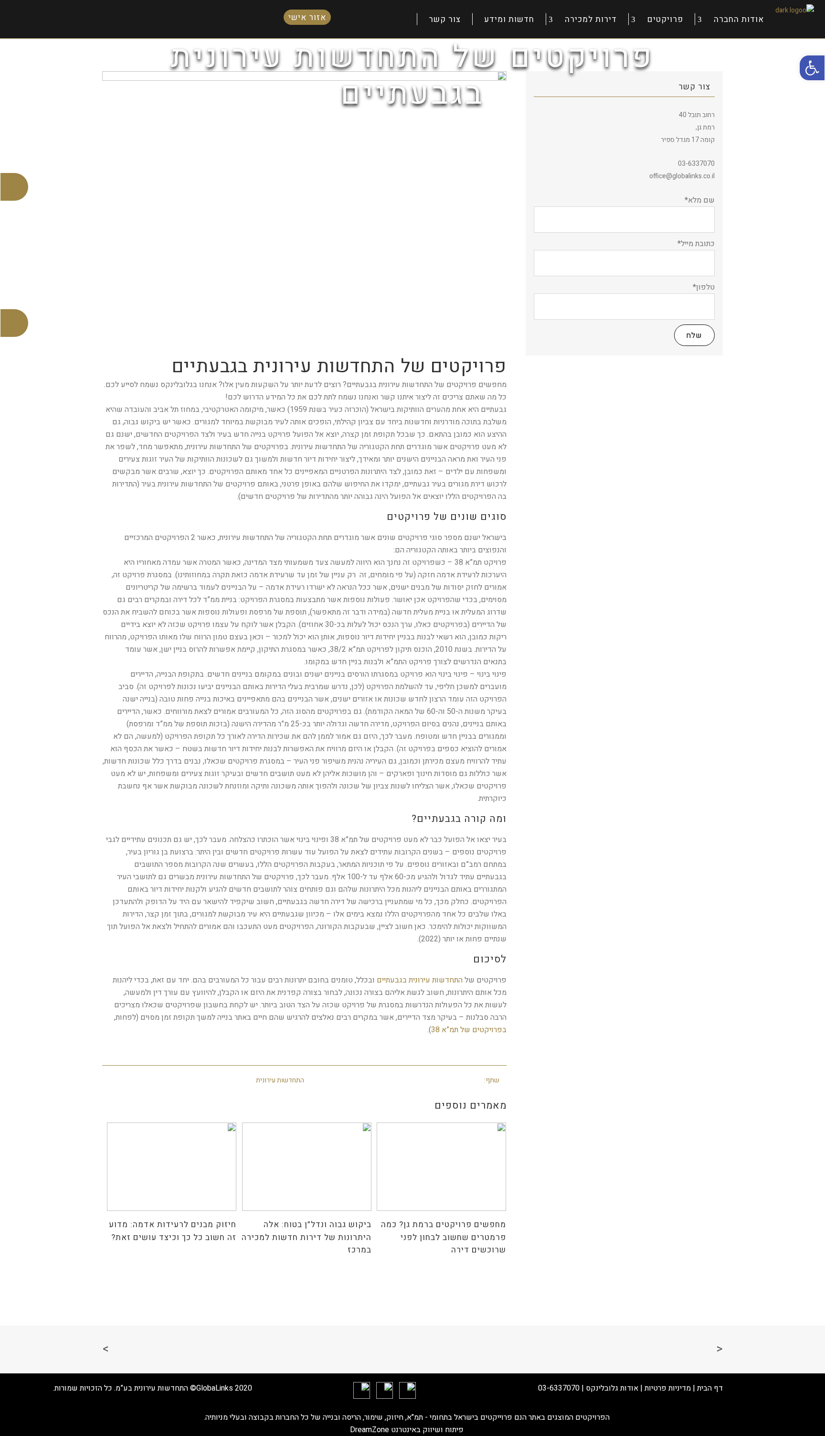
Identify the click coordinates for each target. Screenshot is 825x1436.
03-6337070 (559, 1388)
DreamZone (369, 1430)
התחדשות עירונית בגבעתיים (420, 980)
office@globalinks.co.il (682, 176)
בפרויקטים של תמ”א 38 (469, 1030)
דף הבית (710, 1388)
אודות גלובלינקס (612, 1388)
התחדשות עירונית (280, 1080)
